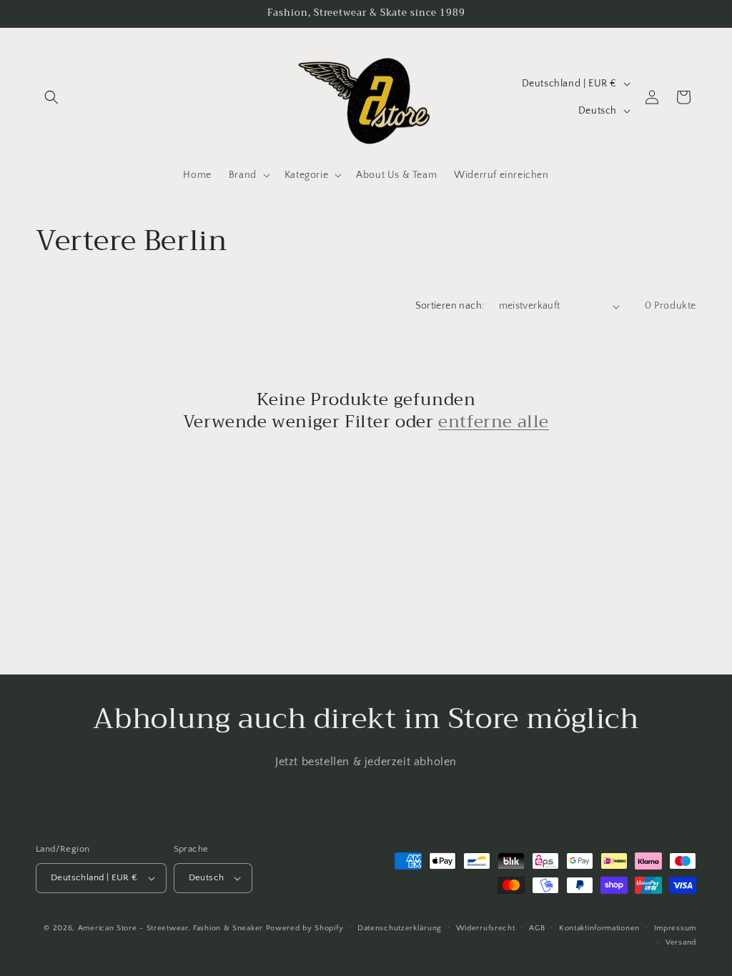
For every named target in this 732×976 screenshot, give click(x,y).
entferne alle (493, 422)
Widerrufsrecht (485, 928)
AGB (537, 928)
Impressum (675, 928)
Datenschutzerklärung (399, 928)
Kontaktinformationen (599, 928)
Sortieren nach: (450, 306)
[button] (51, 97)
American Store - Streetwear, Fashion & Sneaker (172, 928)
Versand (681, 942)
